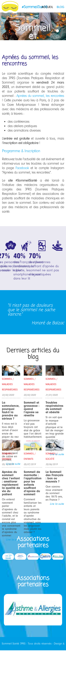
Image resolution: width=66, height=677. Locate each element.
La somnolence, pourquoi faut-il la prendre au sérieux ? (11, 410)
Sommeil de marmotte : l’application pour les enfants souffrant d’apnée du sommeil (33, 483)
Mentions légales (50, 657)
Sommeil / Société (52, 456)
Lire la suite (57, 503)
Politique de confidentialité (33, 670)
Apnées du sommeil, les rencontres (40, 96)
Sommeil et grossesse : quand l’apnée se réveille (31, 409)
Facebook (22, 168)
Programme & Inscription (21, 150)
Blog (60, 7)
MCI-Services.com (27, 657)
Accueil (47, 7)
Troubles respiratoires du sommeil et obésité (54, 407)
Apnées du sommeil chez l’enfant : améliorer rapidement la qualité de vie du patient (11, 483)
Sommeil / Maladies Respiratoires (10, 384)
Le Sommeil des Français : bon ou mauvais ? (54, 476)
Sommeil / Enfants (8, 456)
